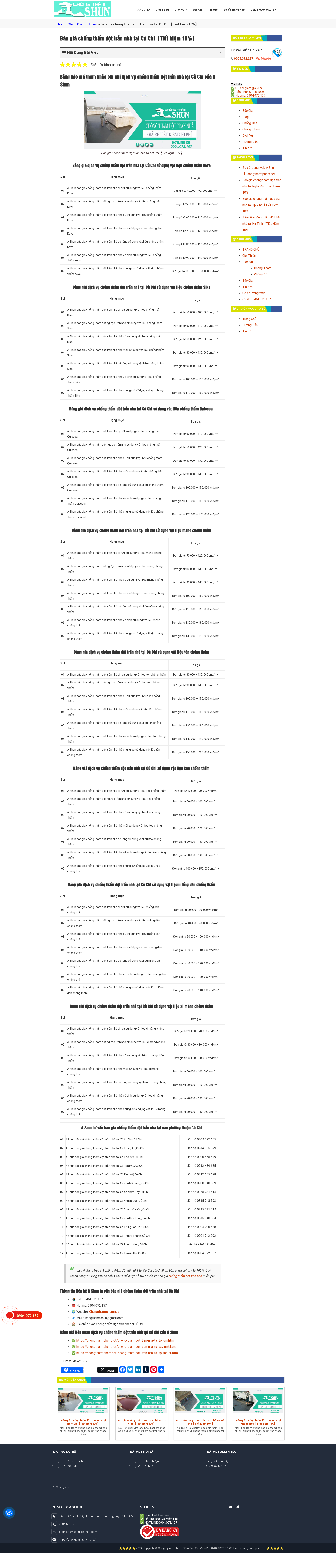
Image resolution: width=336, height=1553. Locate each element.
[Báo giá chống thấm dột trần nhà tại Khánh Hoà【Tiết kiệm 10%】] (258, 1402)
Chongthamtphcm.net (104, 1312)
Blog (245, 117)
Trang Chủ (65, 24)
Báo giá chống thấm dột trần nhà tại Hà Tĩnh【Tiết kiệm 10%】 (261, 224)
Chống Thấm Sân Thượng (144, 1461)
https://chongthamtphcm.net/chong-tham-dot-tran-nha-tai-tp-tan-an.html (127, 1353)
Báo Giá (197, 9)
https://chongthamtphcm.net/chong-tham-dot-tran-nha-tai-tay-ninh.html (126, 1346)
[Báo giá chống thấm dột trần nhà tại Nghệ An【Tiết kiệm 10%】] (83, 1402)
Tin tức (213, 9)
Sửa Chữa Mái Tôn (216, 1466)
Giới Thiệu (162, 9)
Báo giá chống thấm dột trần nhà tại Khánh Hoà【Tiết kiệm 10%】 (258, 1422)
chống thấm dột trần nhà (185, 1276)
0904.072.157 (243, 58)
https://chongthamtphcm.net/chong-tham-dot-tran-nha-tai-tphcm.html (125, 1340)
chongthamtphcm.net (211, 1548)
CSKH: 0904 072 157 (263, 9)
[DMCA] (159, 1531)
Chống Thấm (87, 24)
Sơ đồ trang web (234, 9)
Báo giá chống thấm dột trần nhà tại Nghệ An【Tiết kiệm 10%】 (261, 186)
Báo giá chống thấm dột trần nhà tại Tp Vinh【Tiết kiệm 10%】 (261, 205)
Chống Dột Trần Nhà (140, 1466)
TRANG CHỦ (142, 9)
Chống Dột (249, 123)
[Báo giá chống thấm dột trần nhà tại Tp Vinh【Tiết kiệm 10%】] (142, 1402)
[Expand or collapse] (220, 53)
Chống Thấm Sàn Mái (64, 1466)
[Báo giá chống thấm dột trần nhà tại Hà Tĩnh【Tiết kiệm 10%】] (200, 1402)
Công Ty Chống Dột (217, 1461)
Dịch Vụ (180, 9)
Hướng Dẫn (250, 142)
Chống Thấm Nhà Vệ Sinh (67, 1461)
